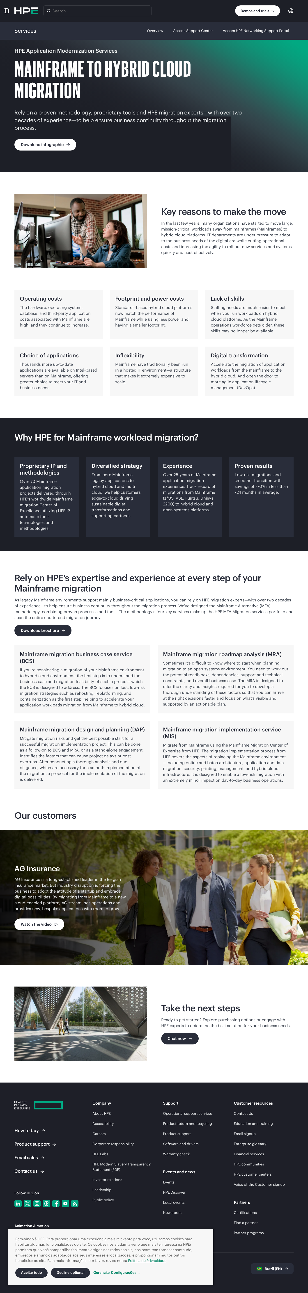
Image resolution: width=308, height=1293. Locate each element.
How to (26, 1130)
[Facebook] (56, 1203)
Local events (174, 1202)
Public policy (103, 1200)
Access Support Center (193, 30)
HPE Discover (174, 1192)
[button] (6, 10)
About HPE (101, 1113)
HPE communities (249, 1164)
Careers (99, 1133)
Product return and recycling (187, 1123)
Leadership (101, 1190)
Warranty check (176, 1154)
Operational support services (188, 1113)
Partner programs (249, 1233)
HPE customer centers (253, 1174)
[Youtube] (65, 1203)
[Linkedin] (18, 1203)
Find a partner (246, 1222)
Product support (177, 1133)
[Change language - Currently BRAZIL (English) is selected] (290, 10)
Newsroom (172, 1212)
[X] (27, 1203)
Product (32, 1144)
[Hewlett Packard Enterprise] (26, 10)
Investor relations (107, 1179)
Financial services (249, 1154)
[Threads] (46, 1203)
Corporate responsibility (113, 1144)
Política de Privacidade (147, 1260)
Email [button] (26, 1157)
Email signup (245, 1133)
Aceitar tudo (31, 1273)
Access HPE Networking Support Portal (256, 30)
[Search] (48, 11)
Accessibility (103, 1123)
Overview (155, 30)
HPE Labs (100, 1154)
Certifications (245, 1212)
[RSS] (74, 1203)
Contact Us (243, 1113)
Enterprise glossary (250, 1144)
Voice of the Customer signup (259, 1184)
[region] (154, 897)
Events (169, 1182)
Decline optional (70, 1273)
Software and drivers (181, 1144)
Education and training (253, 1123)
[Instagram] (37, 1203)
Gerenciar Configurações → (117, 1273)
